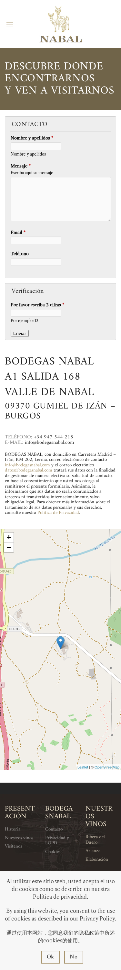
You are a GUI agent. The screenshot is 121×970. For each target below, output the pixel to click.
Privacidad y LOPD (57, 841)
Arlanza (93, 851)
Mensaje (21, 165)
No (74, 957)
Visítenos (13, 846)
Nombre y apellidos (32, 137)
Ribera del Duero (95, 840)
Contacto (54, 829)
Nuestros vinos (19, 838)
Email (18, 232)
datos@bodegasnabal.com (28, 470)
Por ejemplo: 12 (24, 321)
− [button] (9, 547)
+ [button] (9, 537)
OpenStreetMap (107, 766)
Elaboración (97, 859)
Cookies (52, 852)
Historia (12, 829)
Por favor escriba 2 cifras (37, 304)
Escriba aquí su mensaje (32, 173)
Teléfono (20, 253)
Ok (51, 957)
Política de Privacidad (58, 512)
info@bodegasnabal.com (27, 465)
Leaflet (82, 766)
